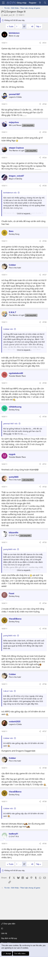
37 (24, 26)
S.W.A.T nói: (8, 691)
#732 (45, 486)
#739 (45, 801)
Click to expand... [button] (24, 213)
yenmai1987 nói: (10, 423)
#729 (45, 383)
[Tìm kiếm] (45, 2)
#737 (45, 731)
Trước (11, 26)
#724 (45, 157)
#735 (45, 628)
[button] (23, 928)
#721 (45, 42)
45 (32, 26)
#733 (45, 542)
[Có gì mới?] (40, 2)
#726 (45, 241)
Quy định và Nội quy (9, 938)
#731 (45, 464)
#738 (45, 768)
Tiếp (37, 26)
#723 (45, 132)
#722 (45, 104)
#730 (45, 416)
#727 (45, 274)
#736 (45, 684)
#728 (45, 322)
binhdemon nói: (10, 192)
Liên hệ (4, 933)
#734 (45, 603)
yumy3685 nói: (9, 549)
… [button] (20, 26)
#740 (45, 843)
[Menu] (3, 2)
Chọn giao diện (9, 923)
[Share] (40, 42)
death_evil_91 (9, 15)
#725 (45, 185)
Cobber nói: (8, 329)
